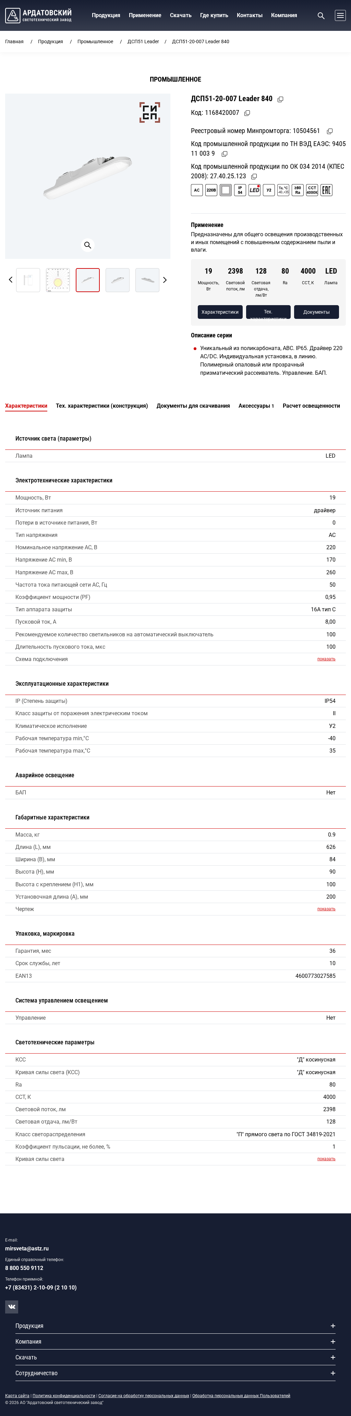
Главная (14, 41)
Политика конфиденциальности (64, 1395)
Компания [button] (284, 15)
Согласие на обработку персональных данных (143, 1395)
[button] (338, 15)
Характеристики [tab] (26, 406)
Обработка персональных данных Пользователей (241, 1395)
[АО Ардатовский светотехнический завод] (38, 15)
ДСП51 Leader (143, 41)
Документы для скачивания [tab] (193, 406)
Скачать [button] (181, 15)
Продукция (50, 41)
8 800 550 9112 (24, 1268)
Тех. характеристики (268, 314)
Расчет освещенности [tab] (311, 406)
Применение (145, 15)
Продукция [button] (106, 15)
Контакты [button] (250, 15)
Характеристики (220, 312)
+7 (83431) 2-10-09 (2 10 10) (41, 1287)
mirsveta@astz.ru (27, 1248)
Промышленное (95, 41)
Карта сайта (17, 1395)
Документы (316, 312)
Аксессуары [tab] (256, 406)
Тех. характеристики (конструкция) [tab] (102, 406)
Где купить (214, 15)
